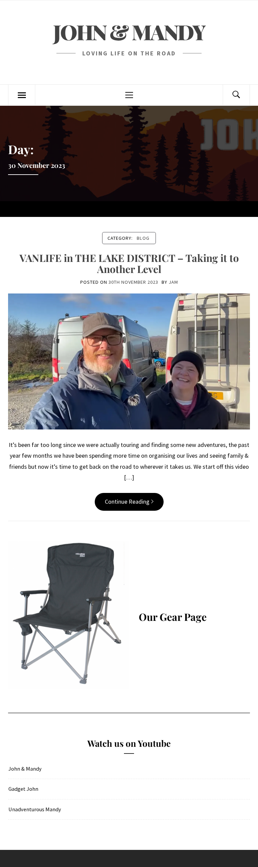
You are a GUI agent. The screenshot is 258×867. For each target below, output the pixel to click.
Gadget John (23, 788)
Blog (143, 238)
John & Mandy (25, 768)
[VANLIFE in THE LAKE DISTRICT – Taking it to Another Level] (129, 361)
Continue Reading (127, 501)
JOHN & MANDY (129, 32)
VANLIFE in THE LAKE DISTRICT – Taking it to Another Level (129, 263)
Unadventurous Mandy (34, 809)
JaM (173, 282)
